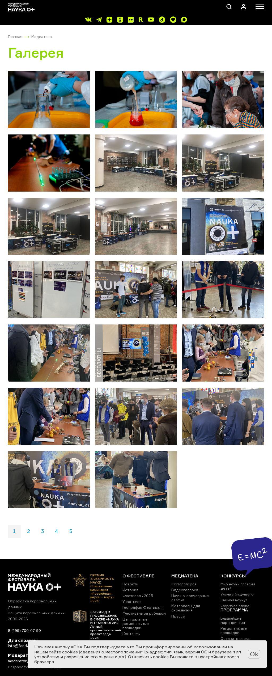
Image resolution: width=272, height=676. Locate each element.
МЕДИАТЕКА (184, 575)
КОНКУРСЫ (233, 575)
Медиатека (41, 36)
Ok (254, 654)
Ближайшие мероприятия (232, 620)
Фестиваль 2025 (137, 595)
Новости (130, 584)
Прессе (178, 616)
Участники (132, 601)
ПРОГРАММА (234, 609)
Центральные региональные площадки (135, 623)
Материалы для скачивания (185, 607)
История (130, 590)
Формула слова (234, 605)
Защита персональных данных (36, 613)
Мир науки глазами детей (237, 586)
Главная (15, 36)
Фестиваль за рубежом (144, 613)
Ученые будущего (237, 594)
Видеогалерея (184, 590)
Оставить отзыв (235, 638)
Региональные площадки (233, 630)
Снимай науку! (233, 600)
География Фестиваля (143, 607)
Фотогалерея (184, 584)
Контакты (131, 633)
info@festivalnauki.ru (26, 645)
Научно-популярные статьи (190, 597)
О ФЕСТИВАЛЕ (138, 575)
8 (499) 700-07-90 (24, 630)
